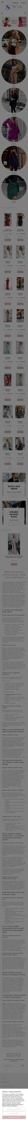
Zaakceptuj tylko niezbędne (14, 1109)
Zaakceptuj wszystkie (14, 1117)
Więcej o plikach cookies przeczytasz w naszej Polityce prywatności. (12, 1105)
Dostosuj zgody (14, 1113)
